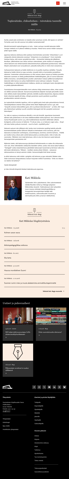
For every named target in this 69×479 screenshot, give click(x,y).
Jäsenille (37, 416)
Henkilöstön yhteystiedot (10, 429)
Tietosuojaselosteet (40, 468)
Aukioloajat (6, 422)
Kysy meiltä (6, 426)
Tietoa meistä (38, 460)
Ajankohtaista (38, 453)
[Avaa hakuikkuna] (58, 3)
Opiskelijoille (38, 409)
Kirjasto (36, 439)
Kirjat (36, 446)
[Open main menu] (64, 3)
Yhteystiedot (7, 419)
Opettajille (37, 420)
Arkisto (36, 436)
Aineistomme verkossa (41, 443)
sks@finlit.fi (6, 411)
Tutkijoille (37, 402)
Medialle (37, 413)
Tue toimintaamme (40, 457)
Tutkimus (37, 450)
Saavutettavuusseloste (41, 472)
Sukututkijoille (38, 423)
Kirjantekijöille (38, 406)
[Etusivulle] (7, 388)
